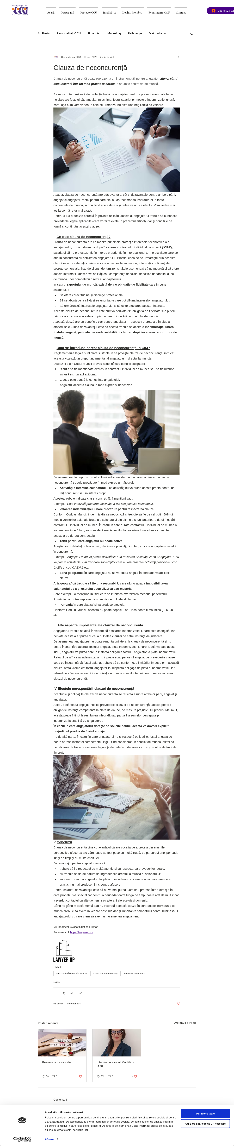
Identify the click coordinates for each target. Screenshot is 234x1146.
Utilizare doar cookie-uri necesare (205, 1123)
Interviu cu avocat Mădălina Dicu (115, 1064)
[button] (88, 11)
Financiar (94, 33)
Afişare (49, 1139)
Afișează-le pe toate (185, 1022)
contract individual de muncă (71, 973)
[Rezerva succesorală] (62, 1042)
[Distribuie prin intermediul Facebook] (55, 993)
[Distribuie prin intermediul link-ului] (80, 993)
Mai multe (155, 33)
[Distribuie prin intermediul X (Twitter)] (63, 993)
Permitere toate (205, 1113)
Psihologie (135, 33)
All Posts (44, 33)
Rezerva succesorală (56, 1062)
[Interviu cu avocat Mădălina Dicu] (117, 1042)
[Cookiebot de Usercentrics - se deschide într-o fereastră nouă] (22, 1139)
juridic (56, 982)
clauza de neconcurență (105, 973)
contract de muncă (134, 973)
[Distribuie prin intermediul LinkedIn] (71, 993)
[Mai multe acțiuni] (178, 57)
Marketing (114, 33)
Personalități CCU (69, 33)
